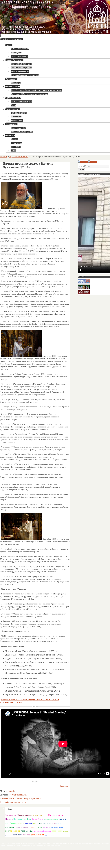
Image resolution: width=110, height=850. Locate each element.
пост (7, 831)
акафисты (20, 823)
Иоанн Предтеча (36, 815)
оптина (40, 827)
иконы (54, 823)
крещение (58, 823)
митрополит (10, 827)
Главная (3, 156)
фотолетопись (37, 834)
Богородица (10, 815)
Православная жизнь (18, 156)
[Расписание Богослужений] (92, 162)
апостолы (28, 823)
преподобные (27, 831)
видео (34, 823)
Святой (11, 791)
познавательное (58, 827)
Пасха (29, 819)
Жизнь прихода (24, 815)
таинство (26, 835)
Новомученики (55, 815)
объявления (33, 827)
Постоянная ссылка (18, 795)
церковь (47, 835)
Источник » (65, 786)
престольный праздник (42, 831)
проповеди (57, 831)
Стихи (7, 823)
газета (39, 823)
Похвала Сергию (37, 819)
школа (52, 835)
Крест (45, 815)
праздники (15, 831)
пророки (65, 831)
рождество (8, 835)
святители (17, 835)
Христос (13, 823)
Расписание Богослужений (51, 819)
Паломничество (19, 819)
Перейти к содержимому (11, 39)
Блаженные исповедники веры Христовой (20, 798)
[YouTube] (83, 162)
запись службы (47, 823)
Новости (9, 819)
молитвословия (22, 827)
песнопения (47, 827)
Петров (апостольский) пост (14, 802)
